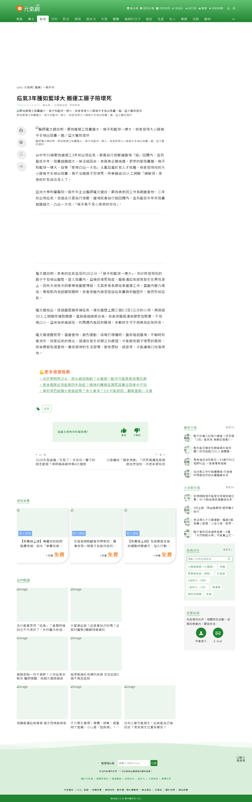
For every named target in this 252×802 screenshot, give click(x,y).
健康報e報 (108, 763)
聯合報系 (146, 790)
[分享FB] (21, 130)
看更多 (230, 427)
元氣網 (28, 87)
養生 (31, 19)
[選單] (234, 8)
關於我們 (170, 790)
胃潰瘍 (216, 587)
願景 (204, 8)
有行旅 (192, 8)
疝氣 (92, 154)
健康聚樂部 (102, 779)
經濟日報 (148, 8)
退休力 (91, 19)
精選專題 (116, 779)
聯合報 (133, 8)
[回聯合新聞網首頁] (19, 8)
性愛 (161, 19)
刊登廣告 (69, 790)
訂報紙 (158, 790)
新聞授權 (97, 790)
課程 (78, 19)
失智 (104, 19)
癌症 (149, 19)
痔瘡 (222, 566)
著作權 (120, 789)
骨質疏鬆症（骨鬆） (200, 573)
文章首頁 (153, 779)
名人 (172, 19)
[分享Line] (21, 142)
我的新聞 (217, 8)
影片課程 (25, 533)
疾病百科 (129, 779)
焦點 (19, 19)
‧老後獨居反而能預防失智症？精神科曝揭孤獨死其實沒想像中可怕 (93, 384)
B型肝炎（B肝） (198, 580)
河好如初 (164, 8)
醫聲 (116, 19)
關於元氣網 (87, 779)
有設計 (179, 8)
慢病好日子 (132, 19)
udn (19, 87)
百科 (54, 19)
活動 (196, 19)
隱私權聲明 (132, 789)
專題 (184, 19)
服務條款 (110, 789)
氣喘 (209, 594)
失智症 (221, 573)
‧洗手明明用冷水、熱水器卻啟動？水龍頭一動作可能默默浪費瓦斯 (93, 378)
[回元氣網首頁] (31, 8)
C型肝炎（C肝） (198, 587)
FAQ (79, 789)
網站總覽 (183, 790)
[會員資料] (228, 8)
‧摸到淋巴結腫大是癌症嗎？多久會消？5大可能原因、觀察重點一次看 (96, 390)
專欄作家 (166, 779)
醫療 (43, 19)
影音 (66, 19)
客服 (86, 789)
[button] (233, 18)
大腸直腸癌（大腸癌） (201, 566)
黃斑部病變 (195, 594)
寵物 (207, 19)
